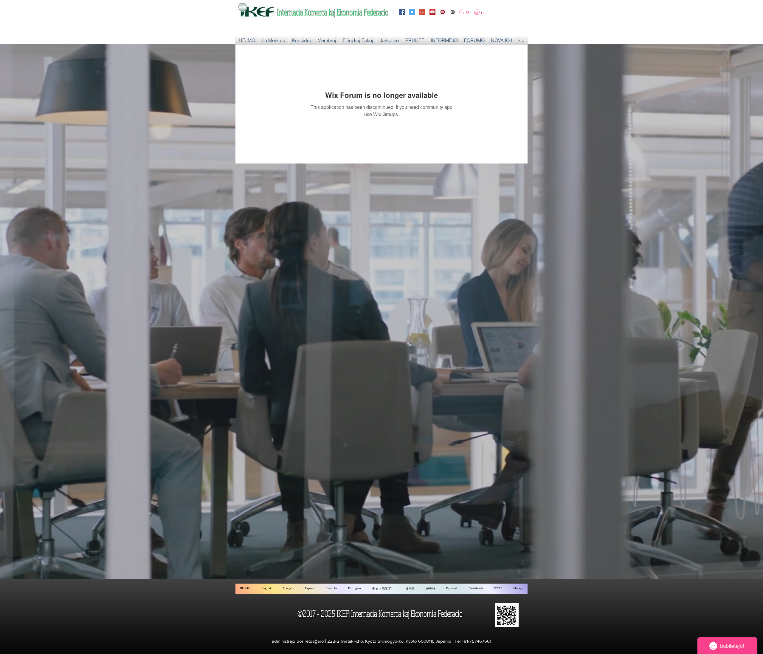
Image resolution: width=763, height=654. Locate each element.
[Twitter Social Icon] (412, 12)
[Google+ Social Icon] (422, 12)
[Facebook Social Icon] (402, 12)
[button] (466, 12)
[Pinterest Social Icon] (443, 12)
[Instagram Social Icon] (453, 12)
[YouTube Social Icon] (432, 12)
